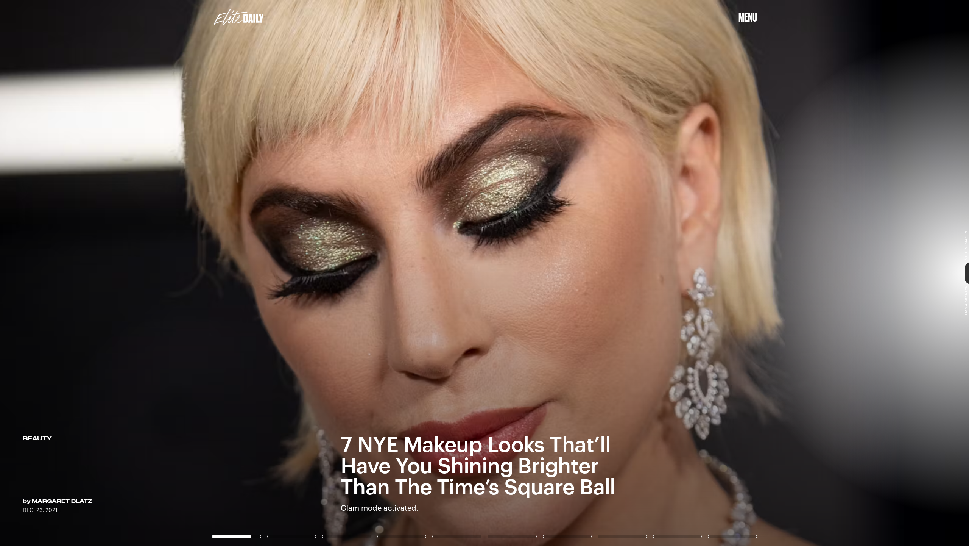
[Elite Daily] (238, 17)
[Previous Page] (160, 273)
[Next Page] (644, 273)
